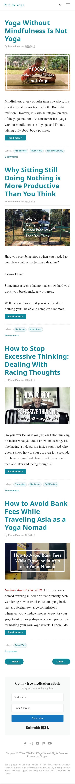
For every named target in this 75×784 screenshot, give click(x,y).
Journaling (20, 484)
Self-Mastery (51, 484)
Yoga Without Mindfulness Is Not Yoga (36, 30)
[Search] (60, 5)
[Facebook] (25, 743)
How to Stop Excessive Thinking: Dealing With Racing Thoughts (37, 360)
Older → (61, 661)
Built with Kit (37, 728)
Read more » (15, 137)
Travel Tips (20, 645)
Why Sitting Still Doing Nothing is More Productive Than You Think (33, 181)
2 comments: (11, 157)
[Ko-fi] (50, 743)
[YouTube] (37, 743)
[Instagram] (31, 743)
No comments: (12, 335)
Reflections (36, 151)
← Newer (14, 661)
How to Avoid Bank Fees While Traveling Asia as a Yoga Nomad (36, 515)
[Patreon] (44, 743)
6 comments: (11, 651)
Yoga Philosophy (55, 151)
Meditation (20, 329)
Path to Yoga (13, 5)
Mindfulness (21, 151)
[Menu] (68, 5)
